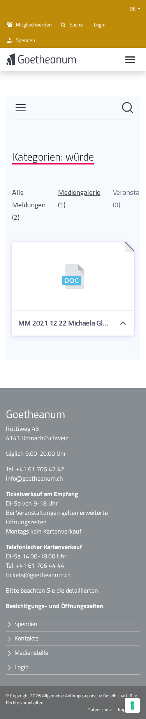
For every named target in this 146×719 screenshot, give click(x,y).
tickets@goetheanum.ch (38, 574)
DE (133, 8)
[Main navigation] (130, 59)
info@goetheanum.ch (34, 478)
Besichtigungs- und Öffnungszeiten (54, 606)
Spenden (25, 40)
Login (100, 24)
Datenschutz (100, 709)
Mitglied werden (34, 24)
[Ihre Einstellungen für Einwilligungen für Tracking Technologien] (132, 705)
